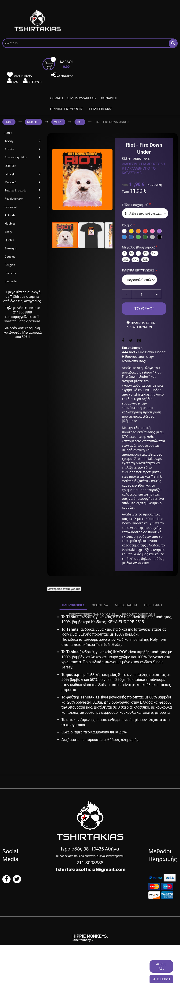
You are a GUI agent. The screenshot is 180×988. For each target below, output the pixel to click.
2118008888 (22, 312)
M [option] (131, 253)
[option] (124, 231)
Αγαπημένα (23, 75)
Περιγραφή (153, 605)
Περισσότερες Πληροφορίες (92, 614)
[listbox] (145, 213)
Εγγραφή (35, 82)
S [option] (124, 253)
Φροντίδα (100, 605)
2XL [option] (154, 253)
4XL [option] (135, 260)
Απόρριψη (161, 979)
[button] (91, 235)
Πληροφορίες (73, 605)
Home (9, 122)
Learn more (29, 968)
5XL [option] (145, 260)
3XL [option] (125, 260)
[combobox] (90, 43)
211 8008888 (89, 862)
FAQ (15, 82)
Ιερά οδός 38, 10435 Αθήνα (90, 849)
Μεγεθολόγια (126, 605)
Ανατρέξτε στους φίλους (64, 589)
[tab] (73, 605)
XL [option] (145, 253)
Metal (58, 122)
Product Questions (138, 614)
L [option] (138, 253)
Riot (80, 122)
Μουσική (33, 122)
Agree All (161, 966)
